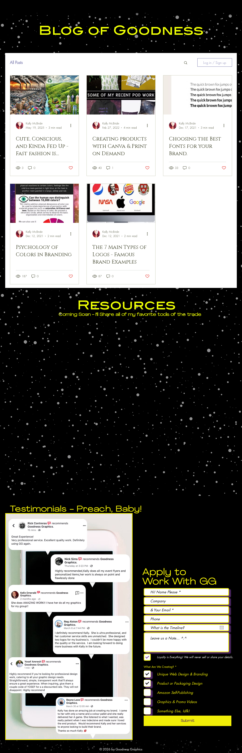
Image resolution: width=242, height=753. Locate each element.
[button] (185, 63)
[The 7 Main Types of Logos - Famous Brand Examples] (121, 203)
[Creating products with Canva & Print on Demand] (121, 94)
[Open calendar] (222, 628)
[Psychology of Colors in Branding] (44, 203)
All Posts (16, 62)
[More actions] (72, 125)
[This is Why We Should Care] (44, 94)
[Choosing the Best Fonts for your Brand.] (197, 94)
